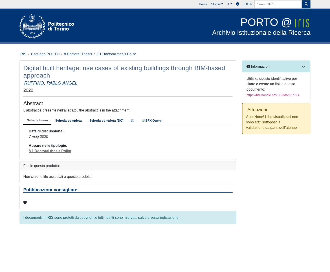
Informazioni (260, 66)
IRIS (23, 54)
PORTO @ (261, 26)
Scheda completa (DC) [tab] (106, 120)
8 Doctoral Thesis (78, 54)
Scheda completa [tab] (68, 120)
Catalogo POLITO (45, 54)
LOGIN (248, 4)
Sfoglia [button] (216, 4)
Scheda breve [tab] (37, 120)
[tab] (132, 121)
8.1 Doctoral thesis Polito (116, 54)
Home (203, 4)
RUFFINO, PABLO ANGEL (50, 82)
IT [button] (228, 4)
